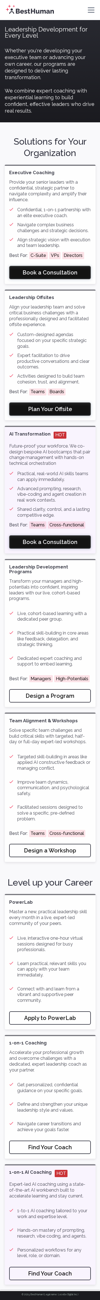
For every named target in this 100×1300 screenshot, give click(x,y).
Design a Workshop (50, 850)
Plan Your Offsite (50, 409)
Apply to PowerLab (50, 1018)
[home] (29, 10)
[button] (90, 10)
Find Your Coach (50, 1147)
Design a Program (50, 695)
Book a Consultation (50, 272)
